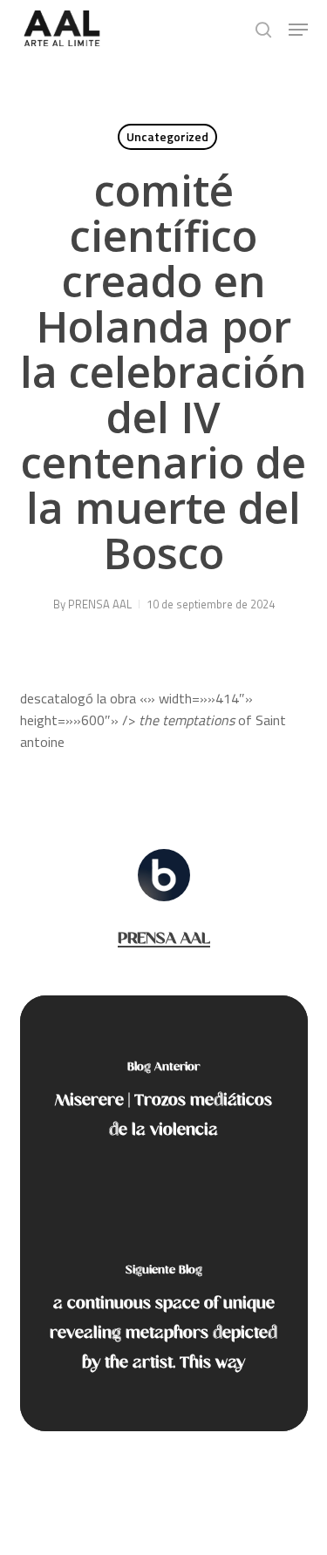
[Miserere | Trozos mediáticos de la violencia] (164, 1104)
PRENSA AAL (100, 604)
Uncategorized (167, 136)
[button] (298, 29)
